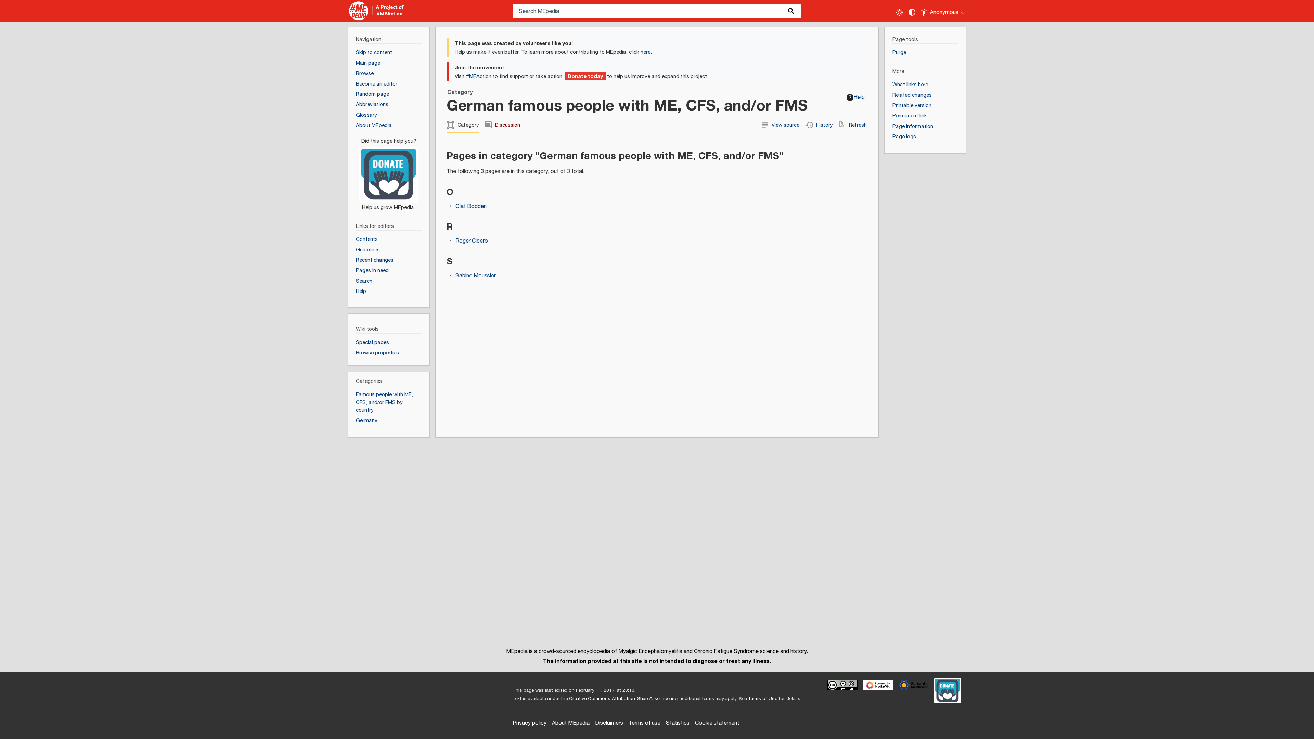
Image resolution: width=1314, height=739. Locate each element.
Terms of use (644, 723)
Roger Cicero (471, 241)
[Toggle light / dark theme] (900, 12)
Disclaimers (609, 723)
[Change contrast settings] (912, 12)
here (645, 52)
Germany (366, 421)
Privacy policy (529, 723)
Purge (899, 52)
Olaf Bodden (471, 206)
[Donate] (389, 171)
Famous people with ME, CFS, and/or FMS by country (384, 402)
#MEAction (478, 76)
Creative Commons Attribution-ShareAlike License (623, 698)
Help (859, 97)
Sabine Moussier (475, 276)
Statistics (678, 723)
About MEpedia (571, 723)
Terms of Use (762, 698)
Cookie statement (717, 723)
